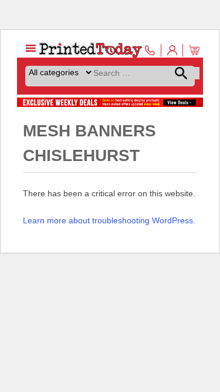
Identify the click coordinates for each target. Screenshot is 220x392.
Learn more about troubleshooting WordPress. (109, 220)
